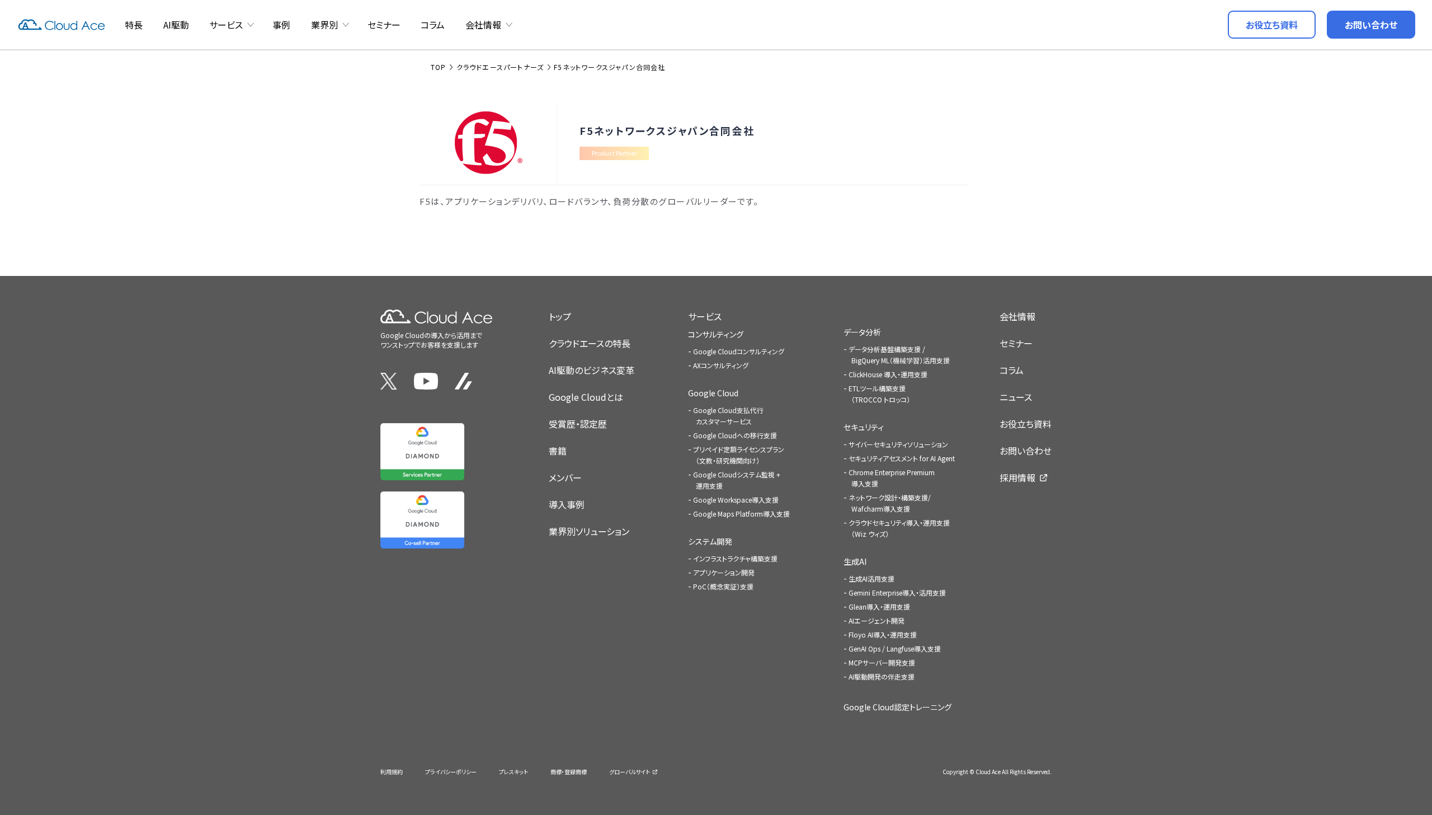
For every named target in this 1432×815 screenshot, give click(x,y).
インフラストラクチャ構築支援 (735, 558)
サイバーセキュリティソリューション (898, 444)
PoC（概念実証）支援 (723, 586)
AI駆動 (176, 24)
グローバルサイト (629, 771)
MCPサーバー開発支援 (882, 662)
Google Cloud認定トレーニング (897, 707)
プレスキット (513, 771)
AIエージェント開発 (877, 620)
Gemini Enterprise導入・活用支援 (897, 592)
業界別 (324, 24)
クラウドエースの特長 (589, 343)
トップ (560, 316)
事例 (281, 24)
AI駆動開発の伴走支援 (882, 676)
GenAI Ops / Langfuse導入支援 (895, 648)
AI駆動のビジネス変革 (591, 370)
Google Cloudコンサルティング (738, 351)
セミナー (384, 24)
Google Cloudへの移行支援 (735, 435)
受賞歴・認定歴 (578, 423)
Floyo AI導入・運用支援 (883, 634)
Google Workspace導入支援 (736, 499)
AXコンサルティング (720, 365)
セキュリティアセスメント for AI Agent (902, 458)
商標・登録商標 (568, 771)
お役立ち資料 (1026, 423)
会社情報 (483, 24)
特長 (134, 24)
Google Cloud (713, 393)
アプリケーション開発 (724, 572)
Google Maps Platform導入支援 (741, 513)
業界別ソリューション (589, 531)
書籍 (558, 450)
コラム (433, 24)
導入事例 (567, 504)
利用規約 (391, 771)
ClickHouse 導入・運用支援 (888, 374)
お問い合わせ (1026, 450)
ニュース (1016, 397)
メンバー (565, 477)
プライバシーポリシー (451, 771)
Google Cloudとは (586, 397)
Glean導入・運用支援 (879, 606)
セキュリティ (864, 427)
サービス (226, 24)
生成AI (855, 561)
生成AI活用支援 (871, 578)
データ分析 (862, 332)
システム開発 (710, 541)
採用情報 (1017, 477)
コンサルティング (715, 334)
